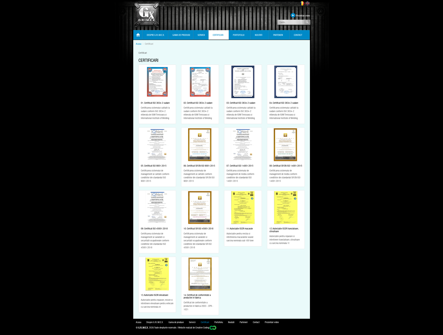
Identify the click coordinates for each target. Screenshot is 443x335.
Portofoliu (238, 35)
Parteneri (278, 35)
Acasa (138, 43)
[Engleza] (307, 3)
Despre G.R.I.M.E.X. (156, 35)
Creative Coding (202, 327)
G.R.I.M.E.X (146, 16)
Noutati (258, 35)
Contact (298, 35)
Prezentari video (303, 15)
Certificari (218, 35)
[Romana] (302, 3)
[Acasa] (138, 35)
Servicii (201, 35)
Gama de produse (181, 35)
